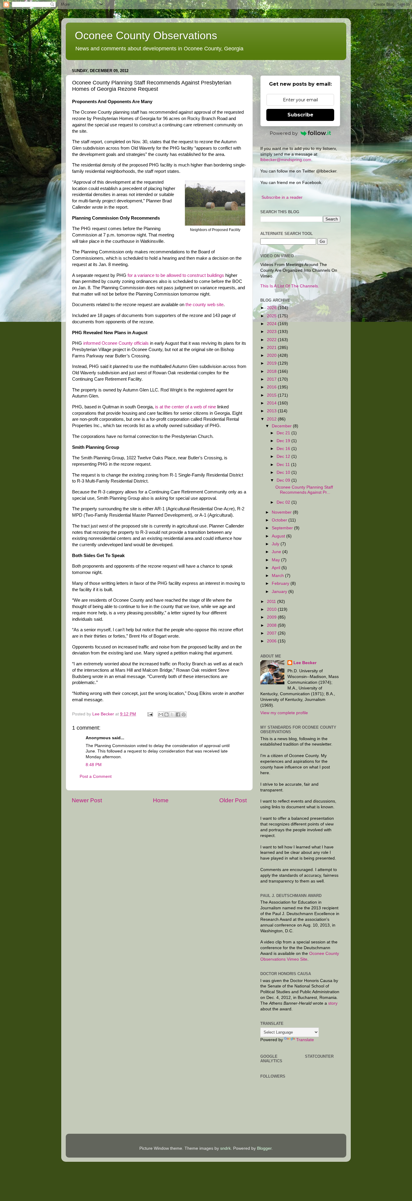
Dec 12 (284, 456)
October (280, 520)
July (276, 544)
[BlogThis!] (166, 714)
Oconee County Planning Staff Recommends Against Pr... (304, 489)
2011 (272, 601)
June (277, 552)
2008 (272, 625)
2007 (272, 633)
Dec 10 (284, 472)
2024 (272, 324)
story (333, 1003)
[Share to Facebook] (178, 714)
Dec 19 (284, 441)
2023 (272, 331)
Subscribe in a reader (282, 197)
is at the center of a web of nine (185, 406)
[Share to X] (172, 714)
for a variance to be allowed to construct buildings (176, 275)
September (283, 528)
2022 (272, 339)
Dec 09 (284, 480)
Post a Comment (96, 776)
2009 (272, 617)
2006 (272, 641)
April (276, 568)
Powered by (284, 133)
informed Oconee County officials (116, 343)
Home (161, 800)
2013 (272, 411)
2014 (272, 403)
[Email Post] (149, 714)
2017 (272, 379)
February (281, 583)
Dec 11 (284, 464)
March (278, 575)
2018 (272, 371)
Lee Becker (304, 663)
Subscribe (300, 115)
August (279, 536)
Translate (305, 1040)
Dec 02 (284, 502)
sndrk (225, 1148)
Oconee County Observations (146, 35)
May (276, 560)
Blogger (264, 1148)
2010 (272, 609)
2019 (272, 363)
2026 (272, 308)
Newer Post (87, 800)
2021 (272, 347)
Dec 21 (284, 433)
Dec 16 (284, 448)
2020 (272, 355)
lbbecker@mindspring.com (285, 159)
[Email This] (161, 714)
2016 (272, 387)
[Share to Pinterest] (184, 714)
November (282, 512)
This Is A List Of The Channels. (289, 286)
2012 (272, 419)
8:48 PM (94, 764)
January (280, 591)
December (282, 426)
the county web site (204, 304)
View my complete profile (284, 713)
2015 (272, 395)
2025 (272, 316)
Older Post (233, 800)
